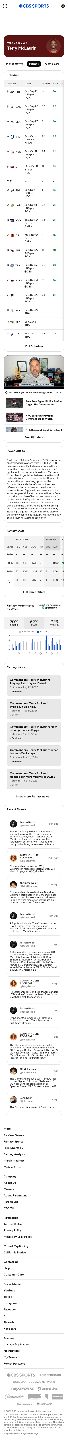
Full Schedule (34, 346)
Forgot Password (15, 1363)
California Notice (15, 1252)
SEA (18, 122)
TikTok (8, 1297)
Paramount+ (12, 1202)
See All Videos (34, 437)
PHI (17, 92)
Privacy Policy (13, 1230)
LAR (18, 205)
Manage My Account (17, 1344)
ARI (17, 250)
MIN (17, 310)
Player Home (14, 64)
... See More (16, 692)
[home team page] (12, 92)
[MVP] (57, 1395)
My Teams (10, 1357)
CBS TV (9, 1208)
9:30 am (30, 138)
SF (16, 167)
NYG (18, 152)
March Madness (14, 1160)
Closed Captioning (16, 1246)
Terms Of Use (13, 1224)
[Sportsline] (48, 1388)
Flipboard (10, 1329)
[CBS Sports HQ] (50, 1374)
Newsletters (12, 1351)
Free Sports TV (13, 1148)
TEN (17, 265)
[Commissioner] (38, 1395)
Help (7, 1268)
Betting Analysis (14, 1154)
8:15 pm (31, 168)
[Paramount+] (14, 1395)
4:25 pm (31, 93)
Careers (9, 1189)
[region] (34, 372)
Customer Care (14, 1274)
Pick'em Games (14, 1135)
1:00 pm (31, 123)
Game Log (52, 64)
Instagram (10, 1303)
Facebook (10, 1309)
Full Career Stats (34, 592)
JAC (17, 322)
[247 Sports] (22, 1388)
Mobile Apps (12, 1167)
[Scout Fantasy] (24, 1404)
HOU (19, 280)
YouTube (9, 1290)
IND (18, 137)
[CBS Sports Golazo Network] (34, 1381)
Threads (9, 1322)
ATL (18, 295)
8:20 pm (30, 192)
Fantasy (34, 64)
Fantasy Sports (13, 1141)
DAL (18, 107)
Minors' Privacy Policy (18, 1237)
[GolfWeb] (44, 1404)
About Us (10, 1183)
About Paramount (15, 1195)
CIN (18, 235)
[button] (5, 6)
